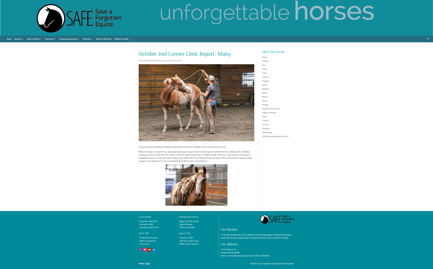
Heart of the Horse (104, 39)
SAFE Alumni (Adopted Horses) (275, 136)
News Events (33, 39)
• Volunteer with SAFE (148, 221)
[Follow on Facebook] (140, 249)
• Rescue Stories (185, 224)
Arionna (265, 61)
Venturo (265, 124)
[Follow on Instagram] (145, 249)
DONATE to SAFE (121, 39)
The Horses (49, 39)
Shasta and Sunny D (270, 108)
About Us (18, 39)
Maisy (179, 61)
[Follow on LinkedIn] (154, 249)
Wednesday (267, 132)
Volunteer (87, 39)
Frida (264, 73)
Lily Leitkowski (145, 61)
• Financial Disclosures (148, 237)
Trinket (265, 120)
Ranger (265, 105)
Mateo (265, 97)
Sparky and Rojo (269, 112)
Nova (264, 101)
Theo (264, 116)
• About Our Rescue (147, 241)
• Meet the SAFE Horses (189, 221)
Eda (263, 65)
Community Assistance (68, 39)
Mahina (265, 89)
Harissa (265, 77)
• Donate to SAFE (146, 224)
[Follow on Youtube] (149, 249)
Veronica (266, 128)
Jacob (264, 85)
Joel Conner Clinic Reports (168, 61)
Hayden (265, 81)
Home (9, 39)
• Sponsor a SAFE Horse (189, 241)
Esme (264, 69)
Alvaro (265, 57)
